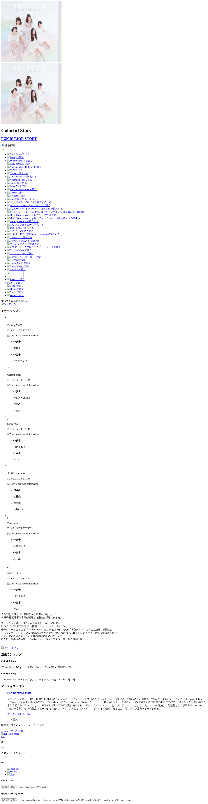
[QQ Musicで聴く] (17, 260)
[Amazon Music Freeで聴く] (22, 189)
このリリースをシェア (13, 730)
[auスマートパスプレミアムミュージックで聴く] (34, 247)
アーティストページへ (19, 714)
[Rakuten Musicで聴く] (19, 250)
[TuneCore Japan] (10, 733)
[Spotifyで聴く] (15, 157)
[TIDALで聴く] (16, 279)
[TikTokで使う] (15, 295)
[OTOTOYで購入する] (19, 237)
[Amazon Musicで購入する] (22, 176)
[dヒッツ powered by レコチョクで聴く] (28, 205)
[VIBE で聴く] (15, 286)
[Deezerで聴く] (15, 192)
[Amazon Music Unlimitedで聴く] (24, 167)
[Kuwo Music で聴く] (18, 266)
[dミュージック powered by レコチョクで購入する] (35, 208)
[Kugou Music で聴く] (19, 263)
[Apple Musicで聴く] (18, 154)
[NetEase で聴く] (16, 269)
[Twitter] (15, 719)
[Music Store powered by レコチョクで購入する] (32, 215)
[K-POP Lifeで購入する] (20, 231)
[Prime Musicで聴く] (18, 186)
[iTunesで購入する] (17, 173)
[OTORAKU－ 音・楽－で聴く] (24, 256)
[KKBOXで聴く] (16, 196)
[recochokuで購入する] (19, 179)
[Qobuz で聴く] (15, 292)
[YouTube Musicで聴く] (19, 160)
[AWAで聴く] (15, 170)
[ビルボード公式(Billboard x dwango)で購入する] (33, 234)
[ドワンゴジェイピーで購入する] (25, 224)
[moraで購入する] (17, 183)
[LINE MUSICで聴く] (19, 163)
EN (3, 736)
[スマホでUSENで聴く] (20, 253)
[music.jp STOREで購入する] (23, 221)
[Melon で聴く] (15, 289)
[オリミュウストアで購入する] (24, 244)
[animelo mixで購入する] (20, 228)
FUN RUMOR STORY (19, 139)
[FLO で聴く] (14, 282)
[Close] (2, 747)
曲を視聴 (10, 145)
